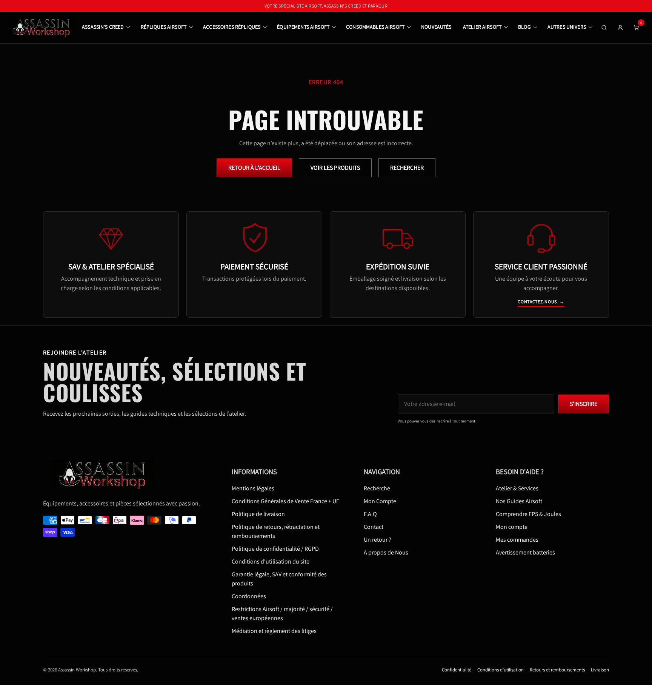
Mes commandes (517, 540)
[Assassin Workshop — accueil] (106, 474)
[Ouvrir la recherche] (604, 27)
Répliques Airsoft (163, 26)
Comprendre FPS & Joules (528, 514)
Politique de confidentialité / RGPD (275, 549)
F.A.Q (370, 514)
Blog (524, 26)
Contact (373, 527)
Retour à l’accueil (254, 168)
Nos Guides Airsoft (519, 501)
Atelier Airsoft (482, 26)
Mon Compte (380, 501)
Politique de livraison (258, 514)
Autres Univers (566, 26)
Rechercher (407, 168)
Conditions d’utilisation (500, 670)
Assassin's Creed (103, 26)
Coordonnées (249, 597)
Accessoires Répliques (231, 26)
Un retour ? (377, 540)
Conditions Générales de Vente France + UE (285, 501)
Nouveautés (436, 26)
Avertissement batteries (525, 553)
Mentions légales (253, 489)
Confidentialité (456, 670)
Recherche (377, 489)
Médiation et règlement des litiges (274, 631)
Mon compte (511, 527)
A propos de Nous (386, 553)
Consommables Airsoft (375, 26)
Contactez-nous (541, 301)
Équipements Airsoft (303, 26)
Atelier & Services (517, 489)
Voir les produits (335, 168)
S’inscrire (583, 404)
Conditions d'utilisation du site (270, 562)
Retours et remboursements (557, 670)
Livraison (600, 670)
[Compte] (620, 27)
